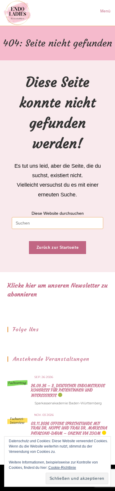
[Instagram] (19, 343)
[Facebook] (11, 343)
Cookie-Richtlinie (62, 468)
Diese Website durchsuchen (58, 213)
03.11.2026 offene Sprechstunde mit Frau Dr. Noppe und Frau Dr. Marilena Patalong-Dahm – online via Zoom (69, 428)
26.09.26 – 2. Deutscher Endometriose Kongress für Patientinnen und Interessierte (68, 390)
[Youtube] (26, 343)
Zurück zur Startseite (58, 247)
